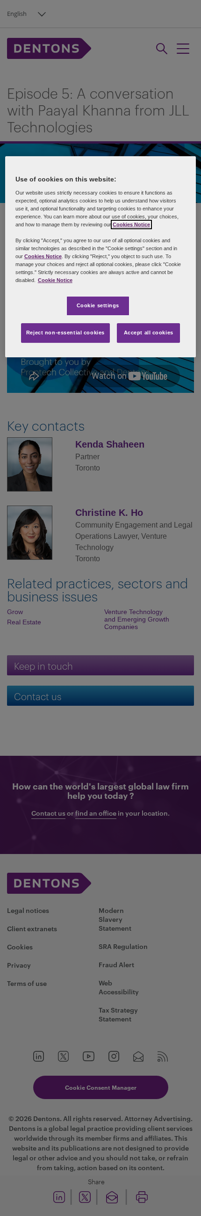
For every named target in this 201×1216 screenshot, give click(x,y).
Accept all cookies (148, 332)
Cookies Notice (131, 224)
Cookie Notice (55, 280)
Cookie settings (98, 305)
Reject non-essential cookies (65, 332)
